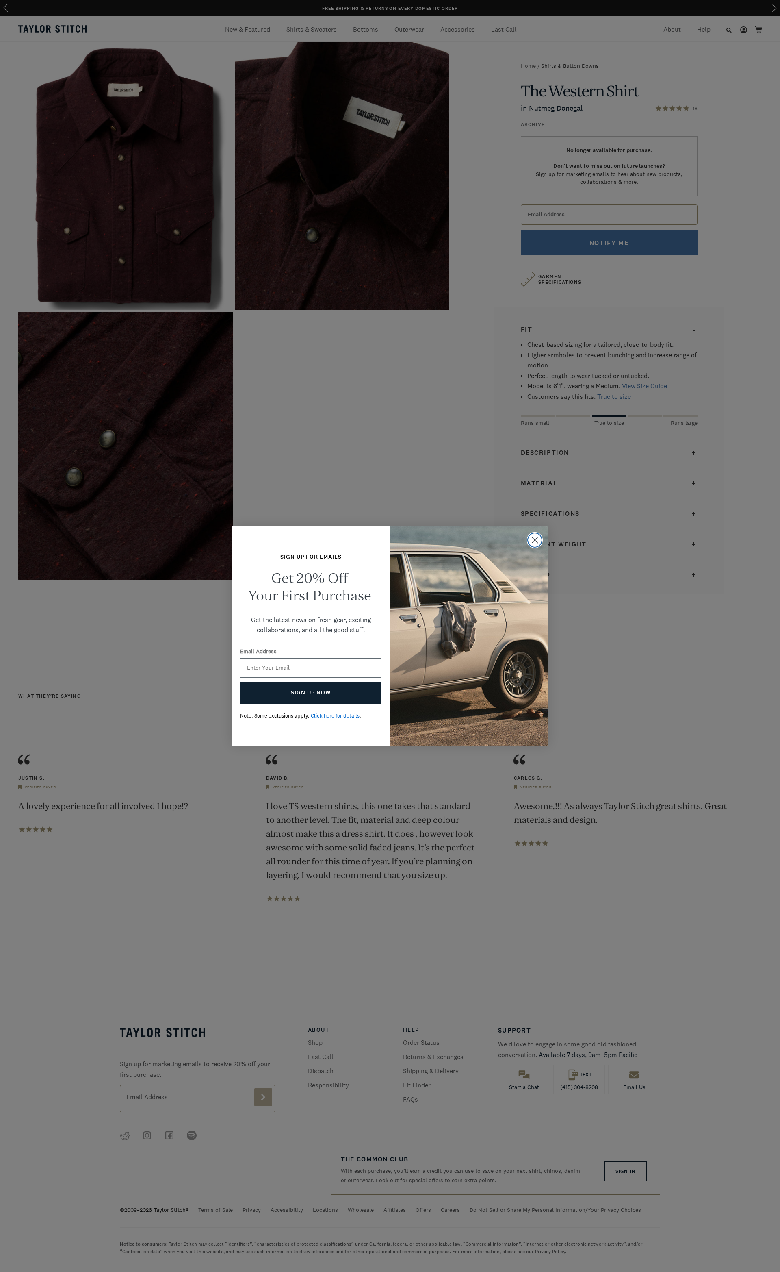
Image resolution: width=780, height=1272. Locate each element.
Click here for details (335, 715)
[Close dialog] (535, 540)
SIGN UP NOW (311, 692)
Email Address (258, 651)
